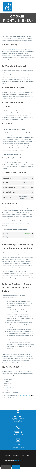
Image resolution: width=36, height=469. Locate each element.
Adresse (18, 416)
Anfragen (6, 467)
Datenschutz (16, 455)
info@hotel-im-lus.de (18, 447)
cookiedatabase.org (25, 395)
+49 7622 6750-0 (18, 434)
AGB (28, 455)
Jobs (23, 455)
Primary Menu (32, 6)
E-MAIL (18, 445)
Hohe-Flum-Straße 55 (18, 418)
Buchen (16, 467)
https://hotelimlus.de (16, 49)
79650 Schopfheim (18, 420)
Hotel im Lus (17, 460)
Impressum (7, 455)
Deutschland (18, 421)
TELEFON (18, 432)
